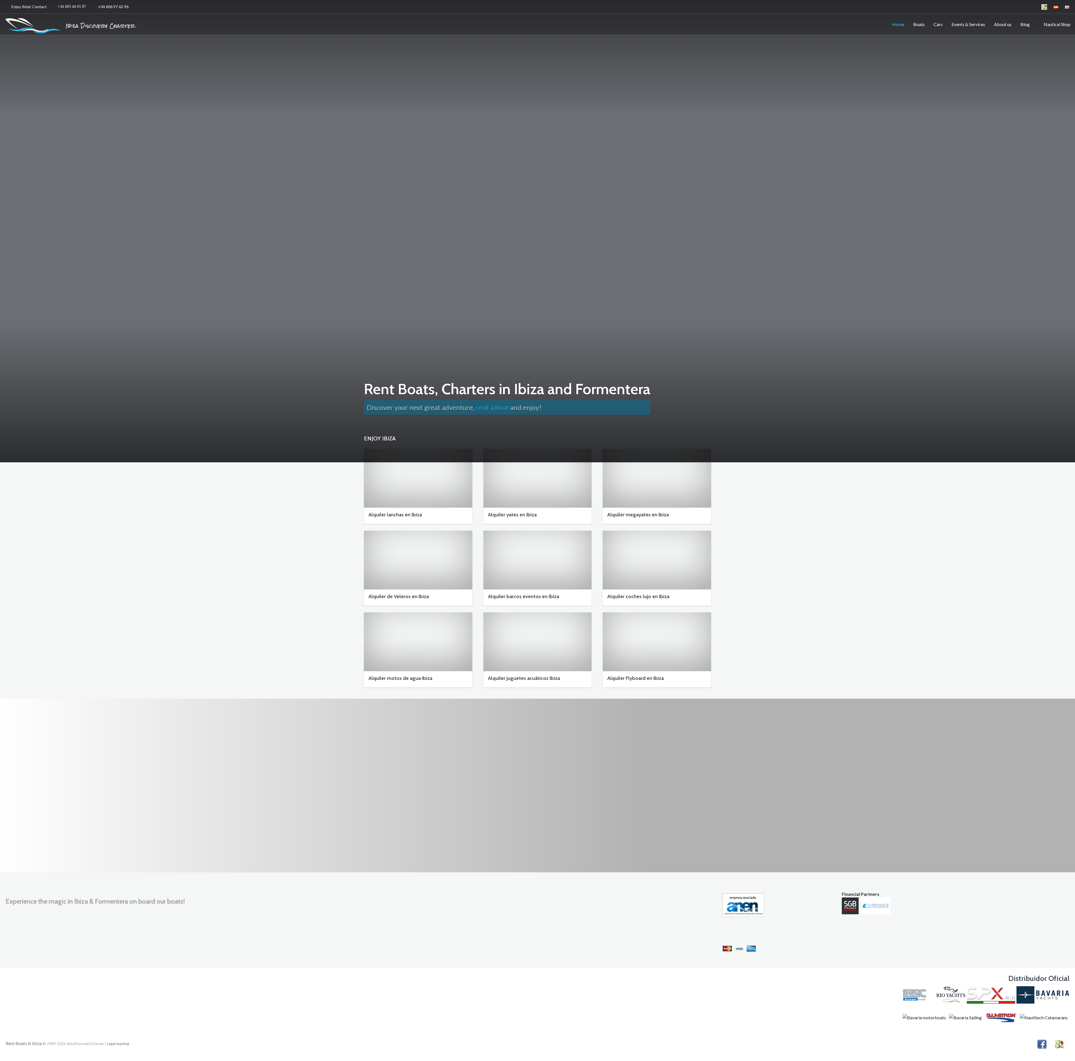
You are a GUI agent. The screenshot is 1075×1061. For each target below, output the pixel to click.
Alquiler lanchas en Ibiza (395, 515)
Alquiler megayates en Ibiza (638, 515)
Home (898, 24)
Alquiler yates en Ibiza (512, 515)
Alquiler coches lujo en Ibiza (638, 596)
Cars (938, 24)
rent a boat (492, 407)
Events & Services (968, 24)
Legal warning (118, 1043)
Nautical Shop (1056, 24)
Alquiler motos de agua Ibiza (400, 678)
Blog (1025, 24)
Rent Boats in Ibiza (24, 1043)
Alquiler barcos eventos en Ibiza (523, 596)
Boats (919, 24)
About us (1002, 24)
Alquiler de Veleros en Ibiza (398, 596)
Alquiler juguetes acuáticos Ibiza (524, 678)
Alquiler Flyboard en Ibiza (635, 678)
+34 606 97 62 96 (70, 6)
